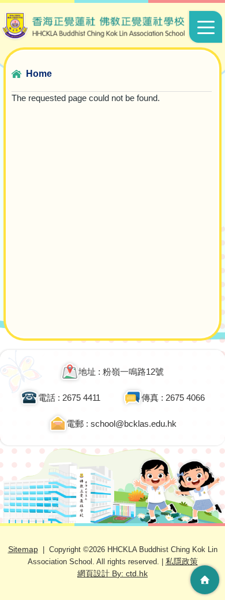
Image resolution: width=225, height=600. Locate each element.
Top (204, 545)
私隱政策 (182, 561)
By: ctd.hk (112, 573)
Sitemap (23, 549)
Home (39, 74)
